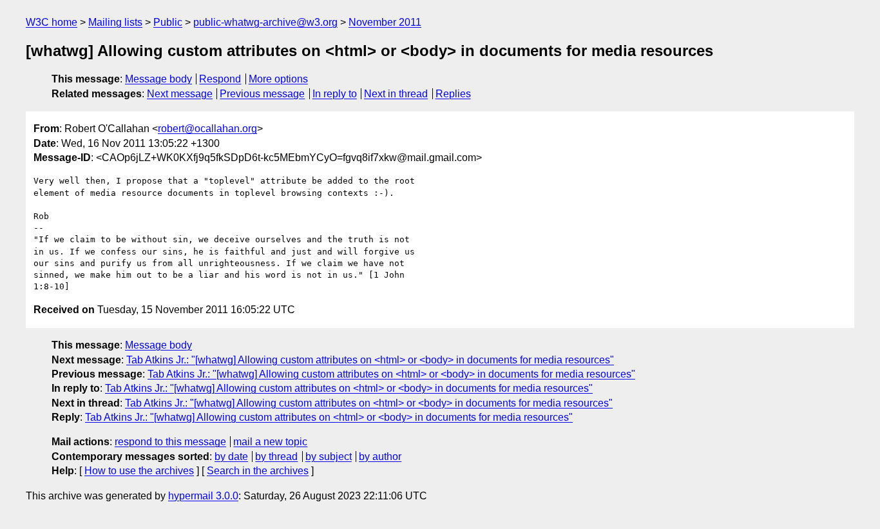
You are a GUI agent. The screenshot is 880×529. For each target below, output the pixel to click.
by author (380, 456)
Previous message (262, 93)
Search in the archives (258, 470)
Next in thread (396, 93)
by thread (276, 456)
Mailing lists (115, 22)
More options (278, 78)
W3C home (51, 22)
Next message (180, 93)
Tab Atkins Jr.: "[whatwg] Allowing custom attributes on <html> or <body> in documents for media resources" (370, 359)
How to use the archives (139, 470)
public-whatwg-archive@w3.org (265, 22)
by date (231, 456)
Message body (158, 78)
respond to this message (170, 441)
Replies (453, 93)
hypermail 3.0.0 (203, 495)
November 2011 (385, 22)
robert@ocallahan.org (207, 128)
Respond (220, 78)
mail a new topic (270, 441)
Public (167, 22)
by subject (328, 456)
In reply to (334, 93)
